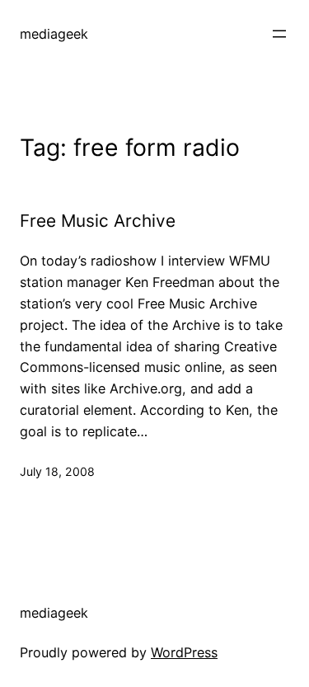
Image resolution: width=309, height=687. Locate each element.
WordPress (184, 652)
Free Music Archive (98, 221)
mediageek (54, 34)
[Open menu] (279, 34)
